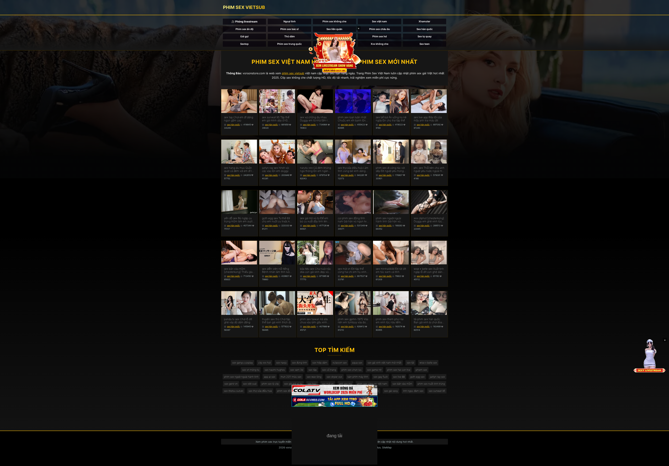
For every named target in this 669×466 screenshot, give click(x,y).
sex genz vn (231, 383)
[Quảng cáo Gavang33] (334, 436)
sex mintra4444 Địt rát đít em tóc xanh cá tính (391, 270)
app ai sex (269, 376)
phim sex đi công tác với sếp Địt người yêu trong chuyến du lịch (390, 169)
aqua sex (357, 362)
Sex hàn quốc (425, 29)
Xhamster (424, 21)
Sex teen (425, 43)
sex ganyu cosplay (242, 362)
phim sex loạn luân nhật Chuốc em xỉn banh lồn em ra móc (352, 119)
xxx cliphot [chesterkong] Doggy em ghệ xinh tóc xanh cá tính (429, 220)
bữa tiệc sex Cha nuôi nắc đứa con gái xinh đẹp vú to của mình (315, 270)
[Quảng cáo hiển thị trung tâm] (334, 52)
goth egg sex (417, 376)
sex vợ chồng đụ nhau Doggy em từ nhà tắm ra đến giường (314, 119)
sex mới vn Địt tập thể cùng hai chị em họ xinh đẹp (352, 270)
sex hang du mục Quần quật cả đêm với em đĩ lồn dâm (239, 169)
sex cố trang (329, 369)
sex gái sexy (391, 390)
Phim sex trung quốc (289, 43)
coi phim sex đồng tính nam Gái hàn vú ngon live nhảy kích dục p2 (353, 220)
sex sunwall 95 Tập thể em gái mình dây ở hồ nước (275, 119)
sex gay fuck (381, 376)
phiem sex (421, 369)
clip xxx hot (264, 362)
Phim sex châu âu (379, 29)
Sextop (244, 43)
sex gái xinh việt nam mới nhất (384, 362)
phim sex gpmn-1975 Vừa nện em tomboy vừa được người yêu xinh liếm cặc (353, 321)
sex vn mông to (250, 369)
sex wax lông (314, 376)
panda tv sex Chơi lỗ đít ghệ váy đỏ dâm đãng (238, 321)
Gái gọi (244, 36)
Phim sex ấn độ (244, 29)
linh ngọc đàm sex (413, 390)
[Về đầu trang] (661, 462)
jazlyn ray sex (437, 376)
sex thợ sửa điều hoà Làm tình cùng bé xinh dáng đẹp (353, 169)
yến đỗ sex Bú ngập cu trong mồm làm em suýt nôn (238, 220)
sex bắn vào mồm (402, 383)
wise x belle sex (428, 362)
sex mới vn (328, 383)
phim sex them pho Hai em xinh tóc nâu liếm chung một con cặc (389, 321)
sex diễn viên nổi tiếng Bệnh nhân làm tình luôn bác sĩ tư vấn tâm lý (276, 270)
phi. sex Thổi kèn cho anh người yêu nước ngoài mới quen (429, 169)
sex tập (313, 369)
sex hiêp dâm (319, 362)
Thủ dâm (289, 36)
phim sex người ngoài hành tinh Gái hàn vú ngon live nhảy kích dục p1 (390, 220)
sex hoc (312, 383)
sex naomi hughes (275, 369)
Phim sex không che (334, 21)
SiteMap (387, 447)
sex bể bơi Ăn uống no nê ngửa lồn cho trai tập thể (391, 119)
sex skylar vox (334, 376)
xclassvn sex (340, 362)
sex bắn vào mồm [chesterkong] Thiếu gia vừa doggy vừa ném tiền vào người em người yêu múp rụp (238, 270)
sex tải (410, 362)
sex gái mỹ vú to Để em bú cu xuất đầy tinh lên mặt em (314, 220)
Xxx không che (379, 43)
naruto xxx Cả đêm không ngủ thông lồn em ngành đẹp (315, 169)
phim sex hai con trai (398, 369)
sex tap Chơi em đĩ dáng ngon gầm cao (238, 119)
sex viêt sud (249, 383)
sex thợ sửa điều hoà (260, 390)
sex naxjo (281, 362)
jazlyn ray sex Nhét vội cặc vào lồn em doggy (275, 169)
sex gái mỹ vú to (293, 383)
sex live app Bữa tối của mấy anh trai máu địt (428, 119)
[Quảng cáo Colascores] (334, 401)
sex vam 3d (296, 369)
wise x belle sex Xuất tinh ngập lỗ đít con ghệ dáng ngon (429, 270)
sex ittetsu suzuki (233, 390)
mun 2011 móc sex (291, 376)
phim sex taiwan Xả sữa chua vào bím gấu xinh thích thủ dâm (314, 321)
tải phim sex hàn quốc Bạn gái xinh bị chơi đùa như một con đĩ (428, 321)
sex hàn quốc (233, 124)
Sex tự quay (425, 36)
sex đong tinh (299, 362)
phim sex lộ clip (270, 383)
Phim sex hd (379, 36)
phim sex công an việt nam (372, 383)
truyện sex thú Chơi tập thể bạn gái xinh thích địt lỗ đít (277, 321)
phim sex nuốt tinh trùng (431, 383)
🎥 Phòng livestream (244, 21)
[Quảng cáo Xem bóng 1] (334, 390)
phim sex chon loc (351, 369)
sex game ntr (374, 369)
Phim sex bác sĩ (289, 29)
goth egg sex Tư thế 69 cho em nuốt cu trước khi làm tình (277, 220)
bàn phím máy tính (358, 376)
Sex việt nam (379, 21)
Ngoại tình (289, 21)
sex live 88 (399, 376)
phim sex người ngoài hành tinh (241, 376)
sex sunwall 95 (437, 390)
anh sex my (345, 383)
